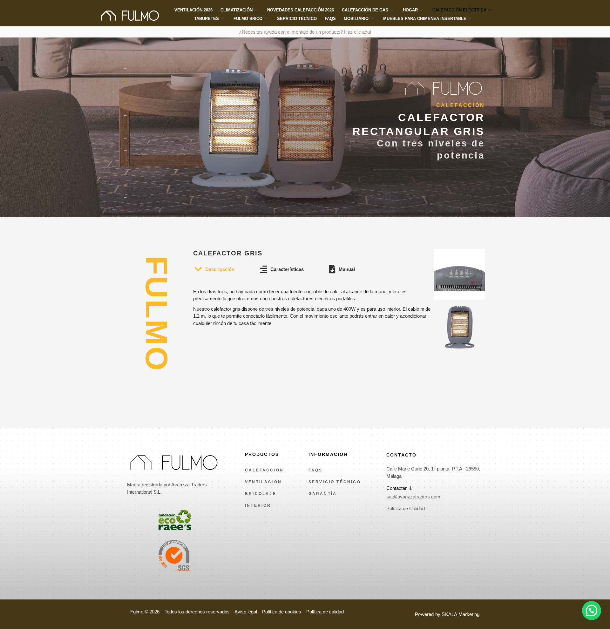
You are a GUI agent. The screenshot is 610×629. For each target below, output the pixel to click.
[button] (591, 610)
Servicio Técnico (297, 18)
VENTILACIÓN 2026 (193, 10)
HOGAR (410, 10)
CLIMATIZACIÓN (236, 10)
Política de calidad (325, 611)
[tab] (214, 269)
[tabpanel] (313, 301)
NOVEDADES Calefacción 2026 (300, 10)
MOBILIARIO (356, 18)
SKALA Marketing (460, 614)
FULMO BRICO (248, 18)
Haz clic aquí (357, 32)
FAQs (330, 18)
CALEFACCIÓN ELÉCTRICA (459, 10)
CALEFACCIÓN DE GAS (365, 10)
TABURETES (206, 18)
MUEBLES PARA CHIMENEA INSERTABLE (424, 18)
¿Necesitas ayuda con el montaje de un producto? (291, 32)
